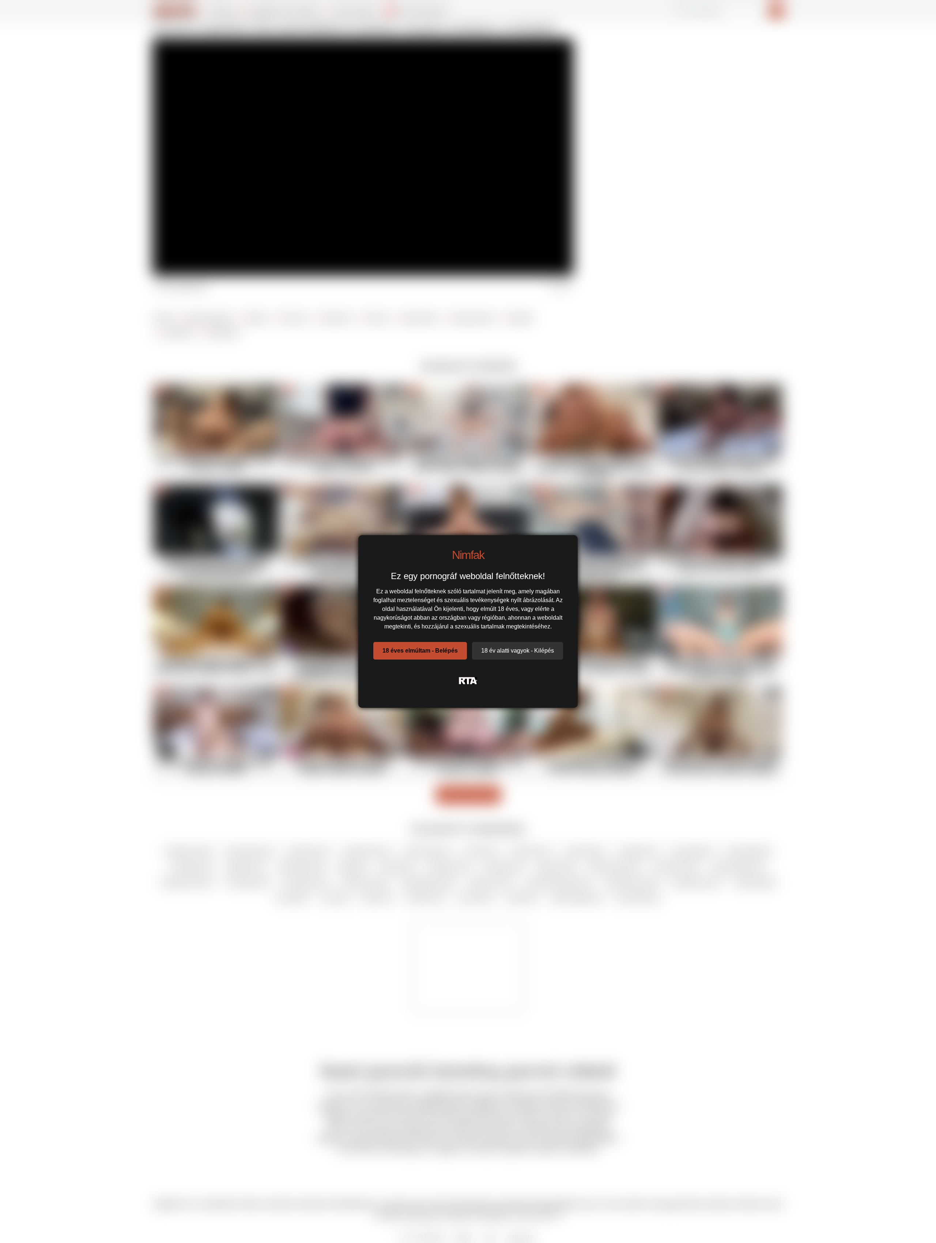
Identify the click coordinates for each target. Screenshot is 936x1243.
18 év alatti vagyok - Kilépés (517, 650)
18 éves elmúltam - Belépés (420, 650)
